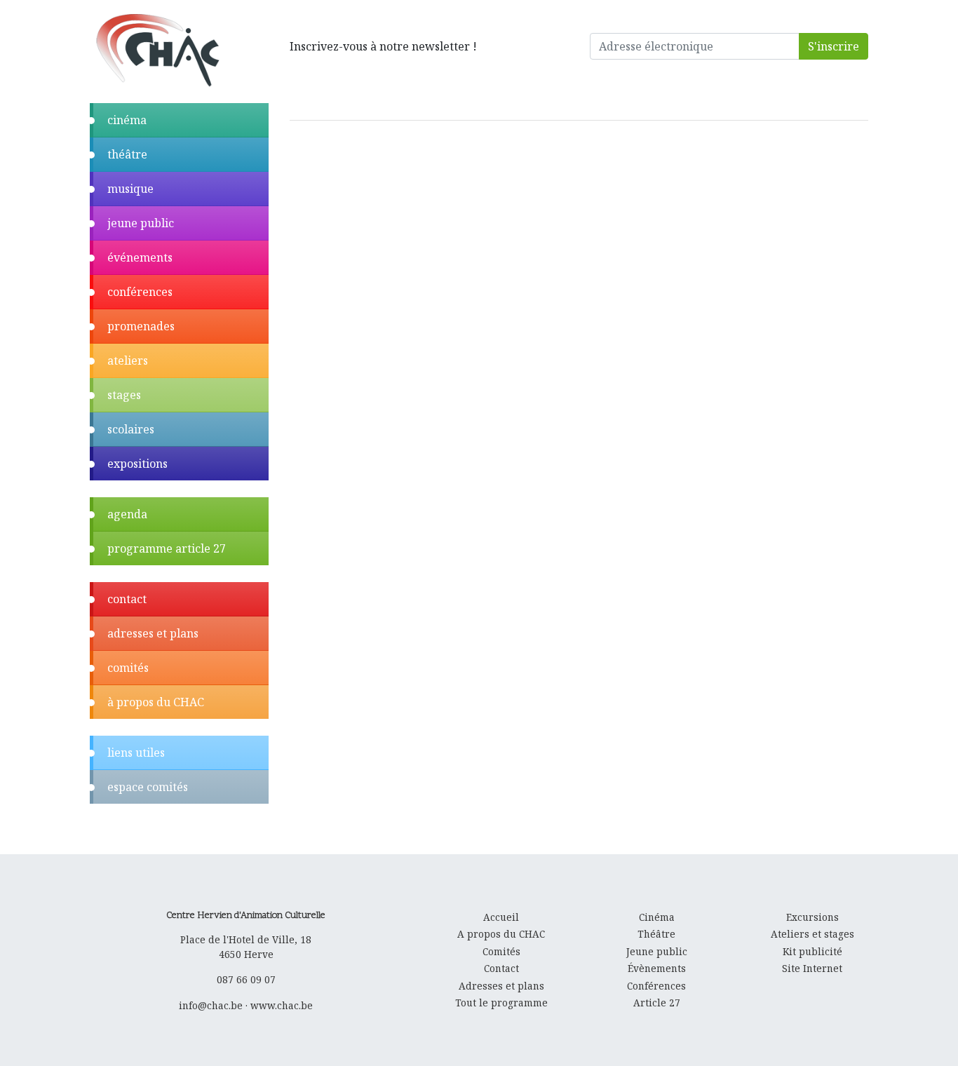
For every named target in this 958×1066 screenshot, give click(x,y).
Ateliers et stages (812, 933)
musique (130, 188)
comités (128, 667)
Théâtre (656, 933)
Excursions (812, 917)
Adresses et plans (501, 985)
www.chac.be (281, 1005)
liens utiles (136, 752)
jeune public (140, 223)
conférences (140, 291)
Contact (501, 968)
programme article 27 (166, 548)
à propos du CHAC (155, 702)
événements (140, 257)
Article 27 (656, 1002)
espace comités (147, 787)
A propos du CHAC (501, 933)
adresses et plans (152, 633)
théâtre (127, 154)
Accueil (501, 917)
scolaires (130, 429)
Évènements (657, 968)
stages (124, 395)
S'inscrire (833, 46)
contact (127, 599)
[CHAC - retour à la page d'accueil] (157, 49)
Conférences (656, 985)
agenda (127, 514)
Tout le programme (501, 1002)
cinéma (127, 120)
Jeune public (656, 951)
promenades (141, 326)
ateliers (127, 360)
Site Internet (812, 968)
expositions (137, 463)
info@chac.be (211, 1005)
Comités (501, 951)
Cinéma (657, 917)
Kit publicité (812, 951)
